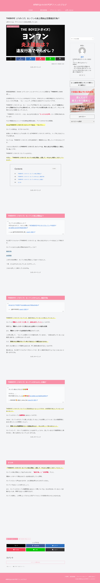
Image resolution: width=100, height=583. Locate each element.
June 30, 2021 (32, 400)
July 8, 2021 (30, 232)
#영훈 (53, 225)
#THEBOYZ (33, 225)
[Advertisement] (35, 78)
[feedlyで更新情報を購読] (82, 75)
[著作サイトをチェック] (80, 75)
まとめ (19, 182)
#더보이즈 (12, 305)
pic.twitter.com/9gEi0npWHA (38, 396)
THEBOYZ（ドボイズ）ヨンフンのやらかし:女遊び (30, 179)
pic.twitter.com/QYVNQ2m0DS (18, 228)
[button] (60, 59)
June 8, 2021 (23, 309)
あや (82, 57)
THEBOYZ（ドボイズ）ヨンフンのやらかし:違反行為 (31, 176)
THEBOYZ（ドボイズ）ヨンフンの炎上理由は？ (30, 173)
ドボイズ (28, 539)
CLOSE (54, 168)
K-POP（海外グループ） (12, 539)
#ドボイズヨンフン (44, 225)
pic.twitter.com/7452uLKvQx (29, 305)
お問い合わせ (91, 576)
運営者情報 (72, 576)
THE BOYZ (22, 539)
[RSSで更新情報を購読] (84, 75)
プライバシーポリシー (82, 576)
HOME (66, 576)
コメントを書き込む (35, 562)
